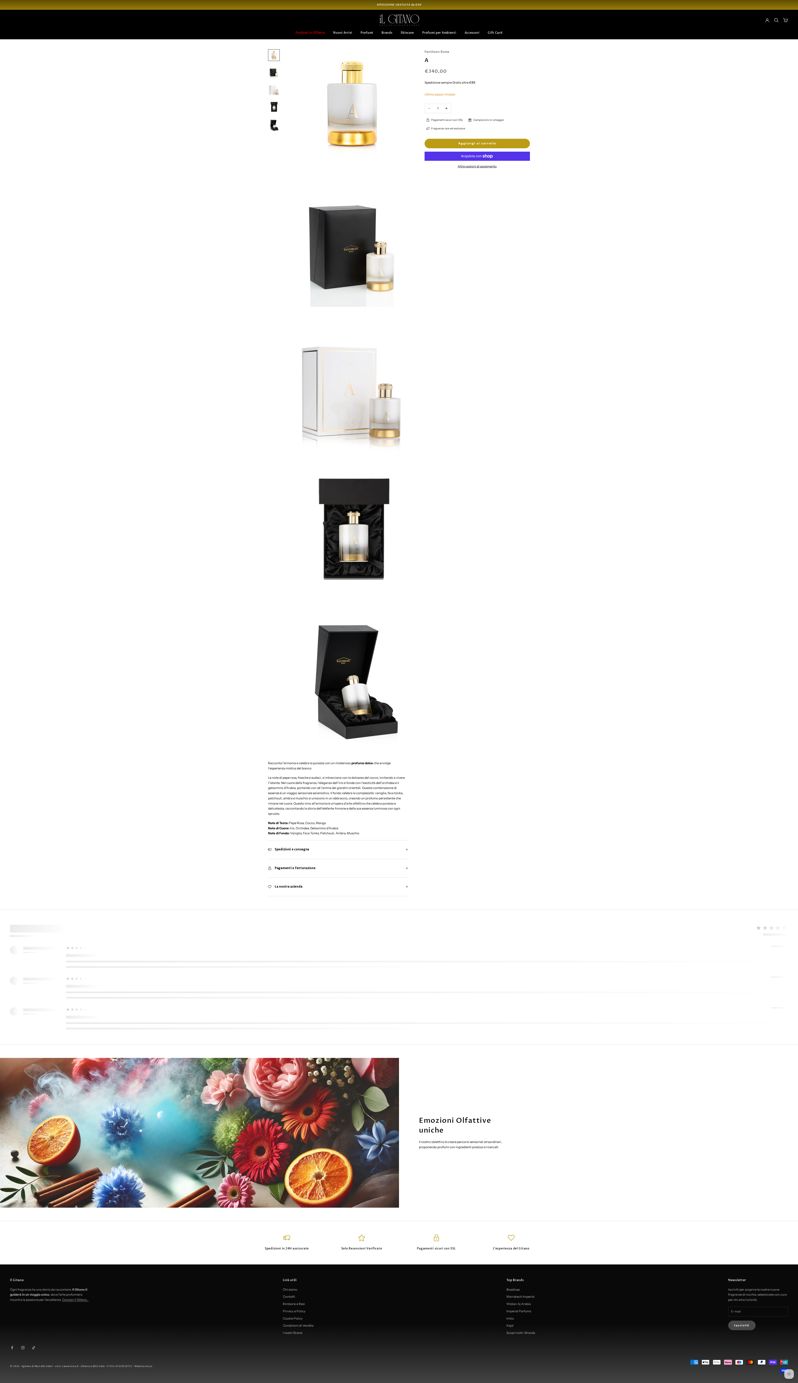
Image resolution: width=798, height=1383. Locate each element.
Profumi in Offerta (310, 33)
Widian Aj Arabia (518, 1304)
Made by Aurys (143, 1366)
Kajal (510, 1325)
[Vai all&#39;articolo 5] (274, 124)
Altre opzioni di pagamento (477, 166)
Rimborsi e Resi (294, 1304)
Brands (387, 33)
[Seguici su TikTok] (34, 1348)
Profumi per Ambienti (439, 33)
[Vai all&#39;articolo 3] (274, 89)
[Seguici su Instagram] (23, 1348)
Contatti (289, 1297)
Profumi (367, 33)
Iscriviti (742, 1325)
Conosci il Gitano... (75, 1300)
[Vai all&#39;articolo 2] (274, 71)
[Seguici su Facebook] (12, 1348)
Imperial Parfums (518, 1311)
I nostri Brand (292, 1333)
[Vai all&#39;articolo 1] (274, 55)
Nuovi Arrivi (342, 33)
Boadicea (513, 1289)
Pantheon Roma (437, 52)
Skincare (407, 33)
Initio (510, 1318)
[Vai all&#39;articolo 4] (274, 107)
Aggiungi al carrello (477, 143)
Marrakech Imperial (520, 1297)
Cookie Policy (293, 1318)
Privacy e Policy (294, 1311)
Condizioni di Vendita (298, 1325)
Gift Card (495, 33)
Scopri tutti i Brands (520, 1333)
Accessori (472, 33)
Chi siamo (290, 1289)
